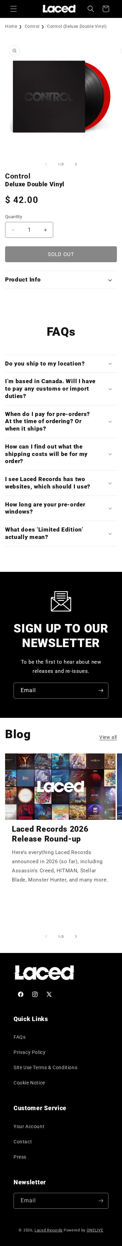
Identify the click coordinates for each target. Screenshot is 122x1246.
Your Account (29, 1126)
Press (20, 1157)
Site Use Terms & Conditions (45, 1067)
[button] (13, 8)
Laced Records (49, 1230)
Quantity (13, 216)
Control (32, 26)
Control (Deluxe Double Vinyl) (76, 26)
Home (11, 26)
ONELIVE (95, 1230)
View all (108, 737)
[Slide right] (75, 164)
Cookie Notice (29, 1082)
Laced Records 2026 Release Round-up (50, 834)
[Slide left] (46, 164)
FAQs (19, 1037)
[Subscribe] (100, 691)
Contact (23, 1141)
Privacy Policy (29, 1052)
